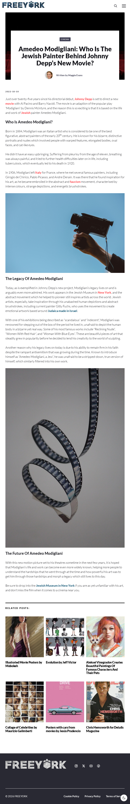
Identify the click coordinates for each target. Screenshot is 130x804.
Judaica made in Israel (62, 311)
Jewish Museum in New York (55, 585)
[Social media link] (76, 766)
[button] (116, 6)
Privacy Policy (93, 796)
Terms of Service (115, 796)
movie (9, 103)
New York (104, 292)
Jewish (25, 113)
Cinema (65, 39)
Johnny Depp (83, 99)
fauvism (75, 181)
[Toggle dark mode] (124, 797)
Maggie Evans (75, 75)
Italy (38, 172)
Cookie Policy (71, 796)
